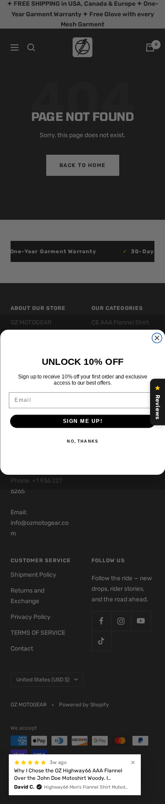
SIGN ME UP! (82, 421)
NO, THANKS (82, 441)
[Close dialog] (157, 338)
